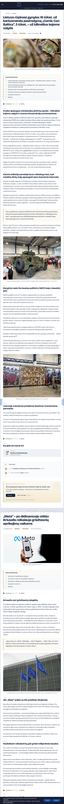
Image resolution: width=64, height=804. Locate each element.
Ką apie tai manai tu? (14, 94)
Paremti (9, 495)
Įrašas (22, 472)
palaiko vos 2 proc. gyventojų (48, 345)
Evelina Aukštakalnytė (33, 33)
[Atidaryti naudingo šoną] (63, 402)
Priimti (47, 800)
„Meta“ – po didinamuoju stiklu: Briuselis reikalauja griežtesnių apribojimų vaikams (26, 519)
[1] (41, 138)
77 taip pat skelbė (15, 413)
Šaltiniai (10, 97)
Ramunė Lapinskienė (36, 528)
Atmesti (56, 800)
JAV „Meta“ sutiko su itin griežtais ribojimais (21, 579)
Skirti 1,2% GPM (23, 495)
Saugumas (23, 33)
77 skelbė (12, 181)
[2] (16, 336)
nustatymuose (9, 802)
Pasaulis (17, 528)
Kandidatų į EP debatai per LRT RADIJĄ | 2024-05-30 (26, 468)
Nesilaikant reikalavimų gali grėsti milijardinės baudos (24, 581)
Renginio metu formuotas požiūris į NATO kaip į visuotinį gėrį (26, 89)
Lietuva (14, 13)
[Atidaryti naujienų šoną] (1, 402)
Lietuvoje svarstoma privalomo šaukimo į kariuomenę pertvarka (27, 92)
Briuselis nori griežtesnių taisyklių (18, 576)
